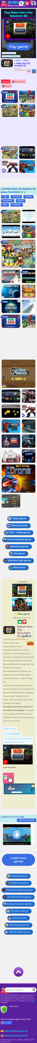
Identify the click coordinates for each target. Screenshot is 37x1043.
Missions (28, 197)
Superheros (7, 201)
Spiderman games (19, 883)
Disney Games (19, 918)
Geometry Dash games (19, 560)
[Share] (34, 71)
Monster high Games (19, 932)
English (8, 1023)
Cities (5, 205)
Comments (18, 82)
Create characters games (19, 539)
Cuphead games (19, 876)
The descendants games (19, 897)
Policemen (16, 205)
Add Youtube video (26, 820)
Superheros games (19, 546)
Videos (7, 86)
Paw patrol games (19, 911)
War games (19, 553)
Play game (18, 46)
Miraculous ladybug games (19, 890)
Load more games (18, 859)
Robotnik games (19, 525)
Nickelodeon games (19, 925)
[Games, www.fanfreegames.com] (13, 3)
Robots (20, 201)
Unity (5, 197)
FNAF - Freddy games (19, 532)
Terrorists (16, 197)
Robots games (19, 518)
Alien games (19, 567)
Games (6, 82)
